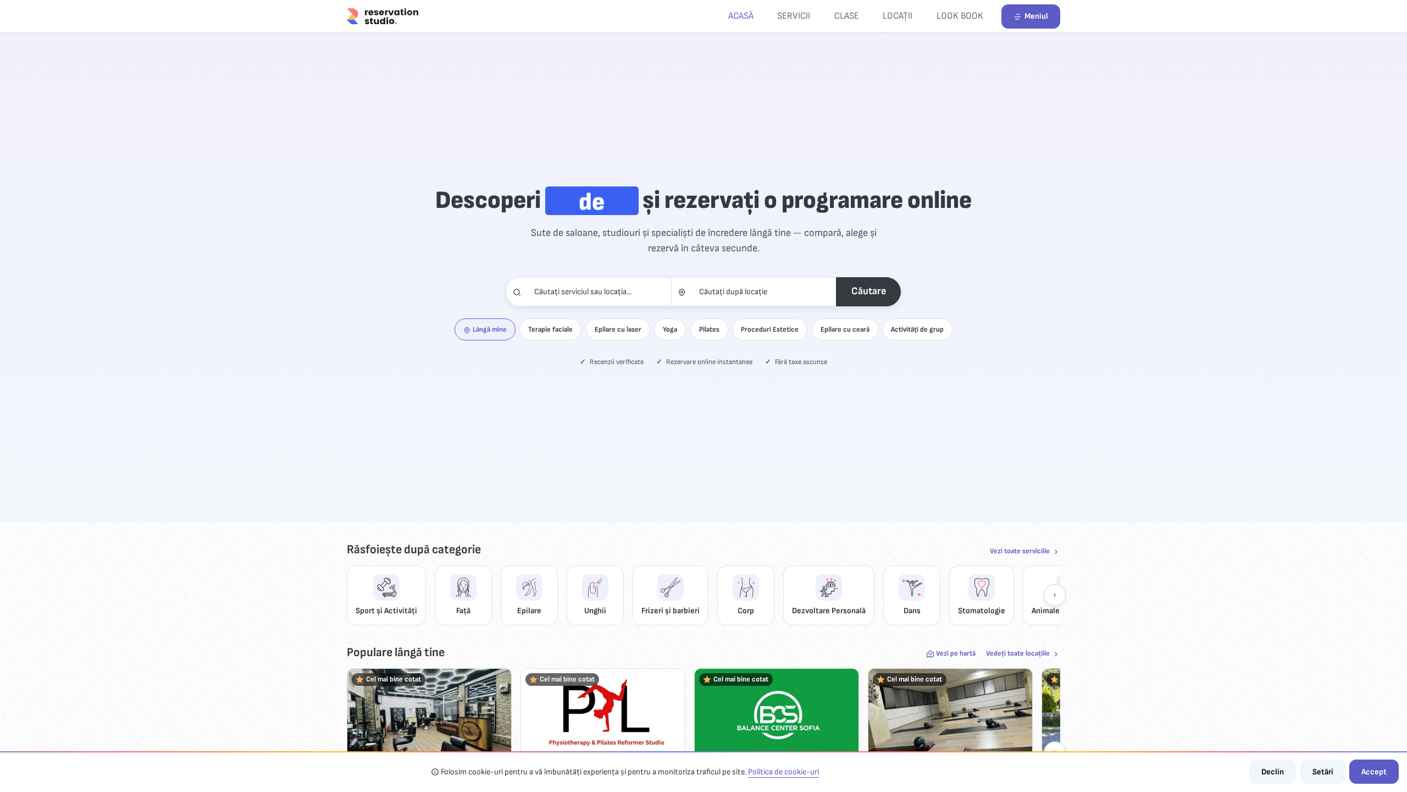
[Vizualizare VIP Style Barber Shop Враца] (429, 715)
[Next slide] (1055, 595)
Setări (1322, 772)
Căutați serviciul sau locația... (583, 292)
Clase (846, 15)
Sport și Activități (386, 611)
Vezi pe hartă (956, 653)
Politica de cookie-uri (783, 772)
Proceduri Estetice (770, 329)
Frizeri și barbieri (670, 611)
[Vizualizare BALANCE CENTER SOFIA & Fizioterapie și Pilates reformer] (776, 715)
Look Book (960, 15)
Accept (1374, 772)
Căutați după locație (733, 292)
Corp (746, 611)
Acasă (741, 15)
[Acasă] (382, 15)
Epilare (529, 611)
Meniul (1036, 16)
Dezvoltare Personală (829, 611)
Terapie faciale (550, 329)
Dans (912, 611)
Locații (897, 15)
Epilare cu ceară (845, 329)
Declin (1272, 772)
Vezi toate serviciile (1020, 551)
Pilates (709, 329)
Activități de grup (917, 329)
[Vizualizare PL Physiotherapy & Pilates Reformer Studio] (603, 715)
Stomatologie (981, 611)
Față (463, 611)
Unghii (595, 611)
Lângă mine (490, 329)
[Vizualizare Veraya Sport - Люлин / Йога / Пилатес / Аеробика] (950, 715)
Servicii (793, 15)
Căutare (868, 291)
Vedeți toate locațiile (1018, 653)
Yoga (670, 329)
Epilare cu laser (618, 329)
